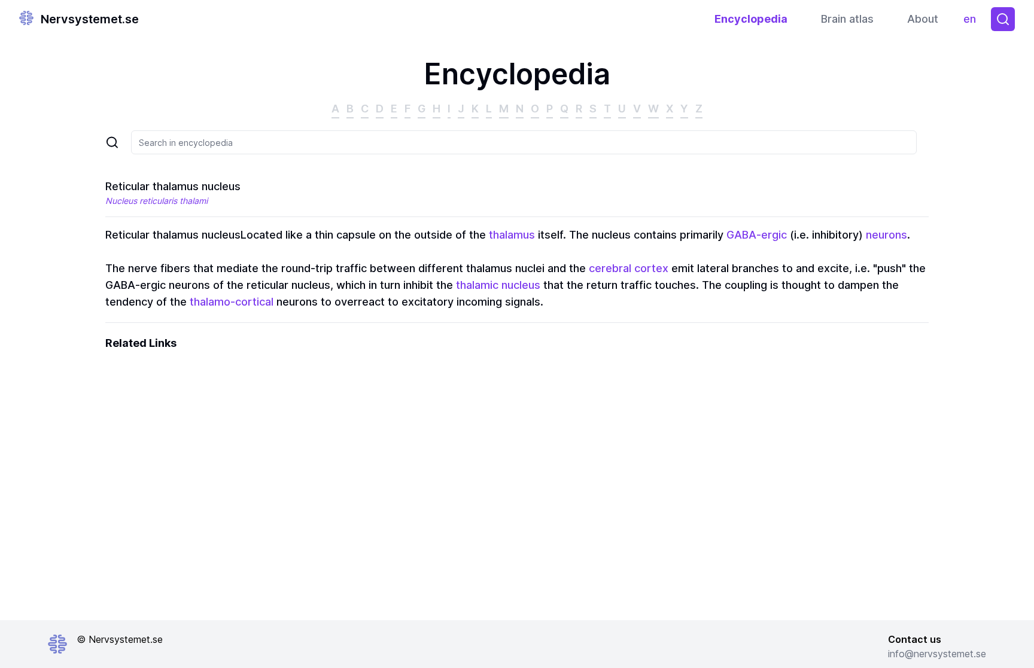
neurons (886, 234)
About (922, 19)
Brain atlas (847, 19)
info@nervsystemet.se (937, 654)
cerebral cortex (628, 268)
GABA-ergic (756, 234)
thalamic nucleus (498, 285)
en (972, 22)
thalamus (512, 234)
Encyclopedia (750, 19)
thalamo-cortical (231, 301)
